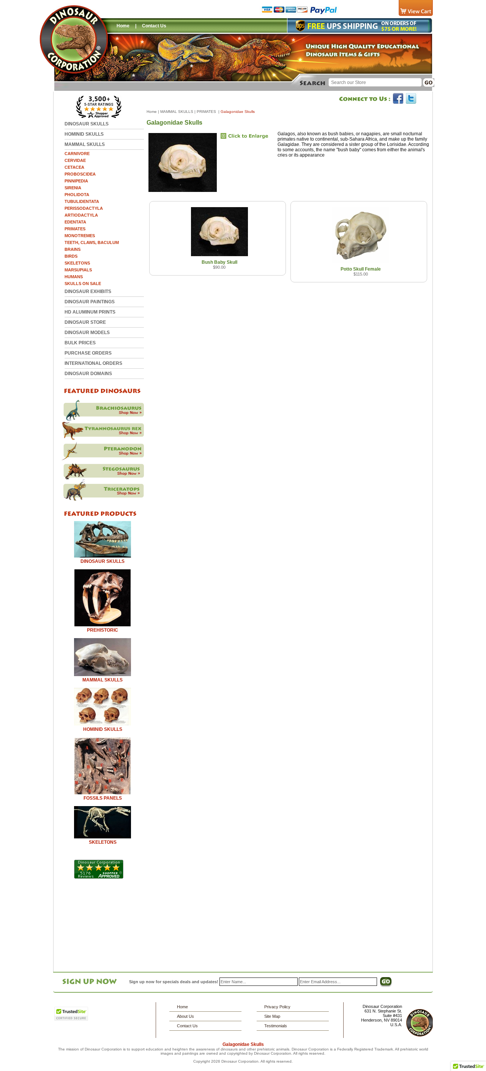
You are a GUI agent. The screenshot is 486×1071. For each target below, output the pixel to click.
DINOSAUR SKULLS (87, 124)
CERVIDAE (75, 160)
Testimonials (275, 1025)
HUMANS (74, 276)
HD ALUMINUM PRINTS (90, 312)
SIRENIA (73, 187)
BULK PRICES (80, 342)
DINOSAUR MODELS (87, 332)
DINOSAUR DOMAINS (88, 373)
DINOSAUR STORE (85, 322)
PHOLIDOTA (77, 194)
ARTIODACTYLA (81, 215)
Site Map (272, 1016)
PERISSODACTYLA (84, 208)
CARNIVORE (77, 153)
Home (123, 26)
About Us (185, 1016)
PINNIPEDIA (76, 181)
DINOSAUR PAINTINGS (90, 301)
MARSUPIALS (78, 270)
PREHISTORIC (102, 630)
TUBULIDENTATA (82, 201)
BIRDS (71, 256)
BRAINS (72, 249)
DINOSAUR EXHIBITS (88, 291)
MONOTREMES (80, 235)
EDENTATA (75, 222)
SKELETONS (77, 263)
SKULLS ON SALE (83, 283)
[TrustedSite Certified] (71, 1014)
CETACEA (74, 167)
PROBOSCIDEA (80, 174)
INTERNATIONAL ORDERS (93, 363)
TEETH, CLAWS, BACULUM (92, 242)
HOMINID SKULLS (84, 134)
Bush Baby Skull (219, 262)
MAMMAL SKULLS (85, 144)
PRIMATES (75, 229)
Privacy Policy (277, 1006)
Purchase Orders (88, 353)
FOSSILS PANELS (103, 798)
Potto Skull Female (361, 269)
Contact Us (154, 26)
